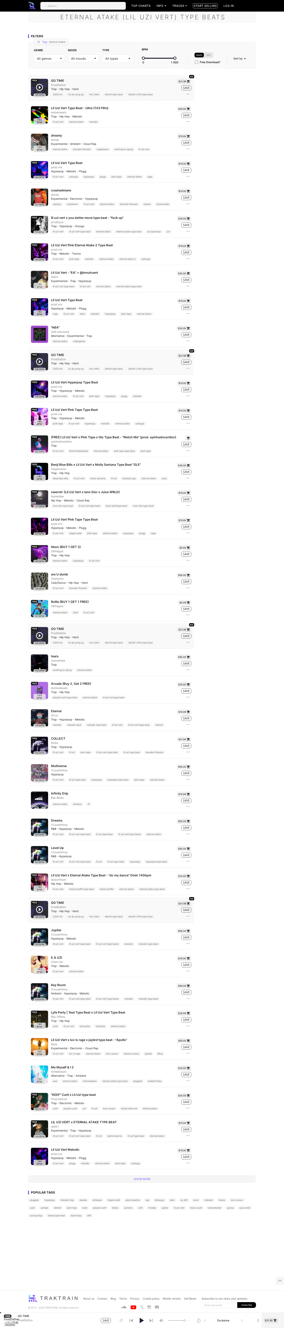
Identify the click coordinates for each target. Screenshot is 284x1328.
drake (115, 1207)
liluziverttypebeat (78, 450)
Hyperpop (57, 171)
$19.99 (182, 711)
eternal (159, 724)
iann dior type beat (63, 505)
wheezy (77, 804)
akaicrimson (58, 879)
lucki (196, 1200)
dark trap (72, 1207)
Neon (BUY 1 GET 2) (66, 547)
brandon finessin (82, 149)
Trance (76, 253)
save (186, 87)
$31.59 (182, 81)
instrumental (214, 1207)
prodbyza (57, 222)
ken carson (112, 1053)
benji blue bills (60, 478)
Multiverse (59, 766)
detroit (57, 1207)
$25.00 (182, 108)
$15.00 (182, 136)
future (222, 1200)
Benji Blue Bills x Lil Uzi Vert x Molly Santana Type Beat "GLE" (96, 464)
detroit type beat (114, 94)
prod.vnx (56, 167)
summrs (128, 1207)
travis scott (196, 1207)
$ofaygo (159, 1200)
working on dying (123, 149)
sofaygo (73, 176)
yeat (164, 478)
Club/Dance (58, 582)
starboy (57, 204)
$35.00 (182, 958)
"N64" (55, 327)
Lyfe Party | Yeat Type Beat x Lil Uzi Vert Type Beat (88, 1012)
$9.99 (182, 547)
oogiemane (103, 149)
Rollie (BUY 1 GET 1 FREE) (70, 602)
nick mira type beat (143, 505)
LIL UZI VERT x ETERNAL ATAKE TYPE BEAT (84, 1122)
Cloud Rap (89, 143)
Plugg (82, 171)
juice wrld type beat (116, 505)
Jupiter (56, 930)
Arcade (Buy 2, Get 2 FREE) (71, 684)
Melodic (77, 116)
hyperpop (89, 176)
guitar (165, 1207)
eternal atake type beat (128, 231)
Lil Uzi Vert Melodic (65, 1149)
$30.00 (182, 328)
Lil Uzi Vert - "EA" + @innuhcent (74, 272)
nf (89, 804)
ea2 (55, 1081)
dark (172, 1200)
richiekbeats (58, 1071)
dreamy (56, 135)
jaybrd (148, 1053)
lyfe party (85, 1026)
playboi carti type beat (65, 697)
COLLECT (58, 738)
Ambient (75, 143)
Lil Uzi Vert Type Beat (66, 163)
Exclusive (223, 1320)
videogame (79, 341)
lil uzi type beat (131, 752)
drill (89, 1215)
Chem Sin (57, 962)
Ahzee (55, 139)
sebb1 (55, 1126)
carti (55, 1108)
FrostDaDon (58, 85)
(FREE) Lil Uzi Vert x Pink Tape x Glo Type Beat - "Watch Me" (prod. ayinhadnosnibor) (113, 437)
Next (242, 1320)
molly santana (97, 478)
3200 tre (57, 94)
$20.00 (182, 273)
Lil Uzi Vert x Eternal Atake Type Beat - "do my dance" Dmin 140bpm (101, 875)
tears (55, 656)
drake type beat (56, 1215)
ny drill (184, 1200)
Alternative (58, 335)
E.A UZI (56, 957)
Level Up (57, 848)
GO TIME (57, 80)
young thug (36, 1215)
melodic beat (74, 724)
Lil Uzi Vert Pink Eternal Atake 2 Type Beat (82, 245)
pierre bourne (115, 1135)
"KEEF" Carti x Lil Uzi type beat (73, 1095)
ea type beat (154, 231)
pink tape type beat (124, 450)
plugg (103, 176)
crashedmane (61, 190)
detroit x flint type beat (140, 94)
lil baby (152, 1207)
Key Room (58, 985)
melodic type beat (96, 724)
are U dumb (59, 574)
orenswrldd (58, 660)
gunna (230, 1207)
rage (149, 176)
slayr (82, 313)
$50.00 (182, 575)
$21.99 (182, 739)
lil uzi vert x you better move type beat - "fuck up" (87, 218)
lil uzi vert (58, 121)
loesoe (147, 204)
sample (44, 1207)
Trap (54, 89)
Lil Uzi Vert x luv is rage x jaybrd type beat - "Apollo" (89, 1040)
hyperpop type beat (117, 779)
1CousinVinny (59, 770)
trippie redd (75, 533)
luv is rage (74, 1053)
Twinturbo (57, 578)
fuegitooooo (58, 469)
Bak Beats (57, 797)
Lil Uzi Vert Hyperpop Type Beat (74, 382)
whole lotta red (129, 1108)
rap (147, 1200)
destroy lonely (131, 1053)
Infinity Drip (59, 793)
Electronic (76, 198)
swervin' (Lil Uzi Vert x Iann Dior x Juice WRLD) (85, 492)
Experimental (59, 143)
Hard (75, 89)
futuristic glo (129, 478)
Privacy (134, 1298)
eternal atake (76, 121)
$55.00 (182, 1040)
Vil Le (54, 715)
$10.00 (182, 876)
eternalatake (90, 1081)
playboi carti (70, 1108)
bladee (83, 1200)
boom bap (76, 1215)
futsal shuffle (107, 889)
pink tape (116, 176)
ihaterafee (57, 496)
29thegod (57, 551)
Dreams (56, 820)
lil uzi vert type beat (79, 231)
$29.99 (182, 1013)
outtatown (72, 204)
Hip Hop (65, 89)
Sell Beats (190, 1298)
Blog (113, 1298)
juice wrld (245, 1207)
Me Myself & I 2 (62, 1067)
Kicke (54, 742)
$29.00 (182, 465)
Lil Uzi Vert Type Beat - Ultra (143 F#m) (79, 108)
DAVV (54, 277)
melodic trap (67, 1200)
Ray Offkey (58, 1016)
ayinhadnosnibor (61, 441)
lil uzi (114, 478)
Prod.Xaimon (59, 1099)
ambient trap (154, 1081)
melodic (93, 121)
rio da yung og (75, 94)
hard (75, 612)
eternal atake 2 (127, 258)
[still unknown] (60, 331)
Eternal (56, 711)
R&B (53, 828)
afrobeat (97, 1200)
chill (140, 1207)
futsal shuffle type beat (81, 889)
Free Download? (210, 62)
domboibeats (59, 688)
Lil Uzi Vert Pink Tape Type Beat (74, 410)
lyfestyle (100, 1026)
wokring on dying (62, 670)
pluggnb (137, 1081)
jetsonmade (162, 204)
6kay (54, 1044)
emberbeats (58, 112)
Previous (205, 1320)
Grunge (79, 226)
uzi (168, 231)
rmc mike (94, 94)
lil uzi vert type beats (129, 834)
